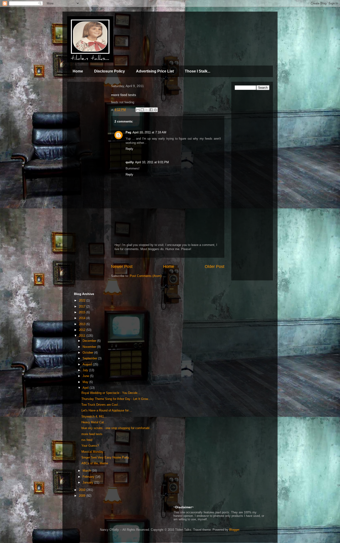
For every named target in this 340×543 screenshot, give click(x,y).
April (86, 387)
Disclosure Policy (109, 71)
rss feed (86, 440)
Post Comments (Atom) (145, 276)
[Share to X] (146, 109)
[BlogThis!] (142, 109)
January (88, 482)
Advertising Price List (155, 71)
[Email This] (138, 109)
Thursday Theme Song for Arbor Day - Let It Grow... (116, 399)
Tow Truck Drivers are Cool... (101, 404)
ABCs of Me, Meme (94, 463)
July (86, 370)
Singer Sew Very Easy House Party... (106, 457)
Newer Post (122, 266)
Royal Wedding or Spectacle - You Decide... (110, 393)
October (88, 352)
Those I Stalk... (197, 71)
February (89, 476)
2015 (82, 312)
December (90, 340)
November (90, 346)
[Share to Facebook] (151, 109)
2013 (82, 324)
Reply (129, 149)
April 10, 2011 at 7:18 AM (149, 132)
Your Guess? (90, 445)
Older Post (214, 266)
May (86, 382)
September (90, 358)
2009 (82, 495)
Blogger (234, 529)
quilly (130, 162)
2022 (82, 300)
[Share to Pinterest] (155, 109)
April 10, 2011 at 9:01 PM (152, 162)
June (86, 376)
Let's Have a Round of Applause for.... (106, 410)
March (87, 470)
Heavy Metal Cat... (94, 422)
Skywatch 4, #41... (94, 416)
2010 (82, 490)
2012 (82, 330)
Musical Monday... (93, 451)
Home (78, 71)
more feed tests (91, 434)
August (88, 364)
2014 (82, 318)
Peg (128, 132)
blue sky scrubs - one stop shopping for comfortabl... (116, 428)
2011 (82, 335)
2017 (82, 306)
